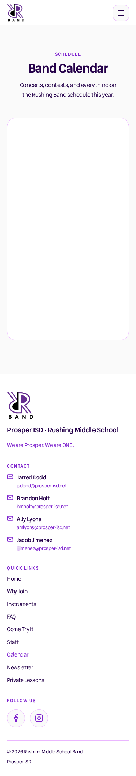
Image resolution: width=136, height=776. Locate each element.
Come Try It (20, 629)
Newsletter (20, 668)
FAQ (11, 617)
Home (14, 579)
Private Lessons (25, 680)
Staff (12, 642)
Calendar (17, 655)
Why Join (17, 591)
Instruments (21, 604)
